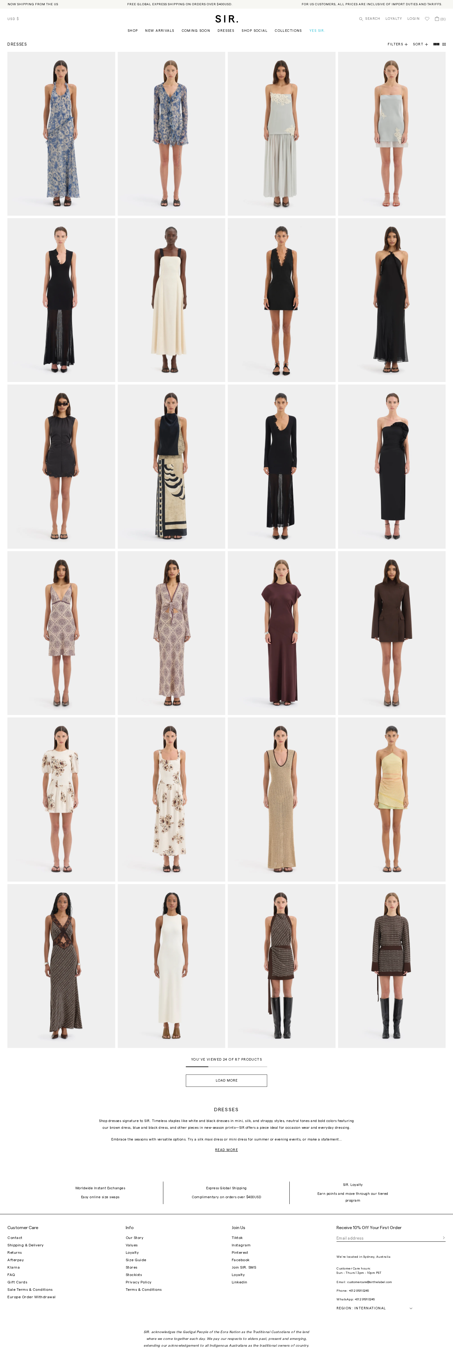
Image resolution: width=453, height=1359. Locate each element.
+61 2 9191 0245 (359, 1290)
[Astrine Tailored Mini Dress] (392, 633)
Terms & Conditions (144, 1289)
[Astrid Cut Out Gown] (61, 966)
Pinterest (240, 1252)
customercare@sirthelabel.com (369, 1282)
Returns (14, 1252)
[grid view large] (436, 44)
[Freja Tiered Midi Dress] (172, 799)
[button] (423, 44)
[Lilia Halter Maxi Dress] (61, 134)
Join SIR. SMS (244, 1267)
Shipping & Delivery (25, 1245)
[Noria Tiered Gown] (282, 134)
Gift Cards (17, 1282)
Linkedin (239, 1282)
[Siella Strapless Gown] (392, 466)
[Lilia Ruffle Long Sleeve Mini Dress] (172, 134)
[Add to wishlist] (108, 59)
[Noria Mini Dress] (392, 134)
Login (413, 18)
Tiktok (237, 1238)
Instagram (241, 1245)
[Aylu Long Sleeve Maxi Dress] (282, 466)
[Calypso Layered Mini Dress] (392, 799)
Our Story (135, 1238)
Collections (288, 30)
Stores (131, 1267)
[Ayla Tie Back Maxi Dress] (172, 300)
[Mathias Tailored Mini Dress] (282, 300)
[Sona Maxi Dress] (172, 466)
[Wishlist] (427, 18)
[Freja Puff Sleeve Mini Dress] (61, 799)
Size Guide (136, 1260)
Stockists (134, 1275)
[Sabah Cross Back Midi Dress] (172, 966)
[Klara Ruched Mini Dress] (61, 466)
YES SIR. (317, 30)
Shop (133, 30)
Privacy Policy (139, 1282)
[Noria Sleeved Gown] (282, 633)
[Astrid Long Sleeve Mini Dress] (392, 966)
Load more (227, 1080)
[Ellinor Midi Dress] (282, 799)
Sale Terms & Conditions (30, 1289)
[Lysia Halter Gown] (392, 300)
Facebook (241, 1260)
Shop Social (254, 30)
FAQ (11, 1275)
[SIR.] (226, 19)
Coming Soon (196, 30)
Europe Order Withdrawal (31, 1297)
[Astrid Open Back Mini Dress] (282, 966)
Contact (14, 1238)
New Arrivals (159, 30)
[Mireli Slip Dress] (61, 633)
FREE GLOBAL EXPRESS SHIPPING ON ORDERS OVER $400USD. (180, 4)
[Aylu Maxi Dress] (61, 300)
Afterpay (15, 1260)
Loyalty (394, 18)
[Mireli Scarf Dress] (172, 633)
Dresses (226, 30)
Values (132, 1245)
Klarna (13, 1267)
